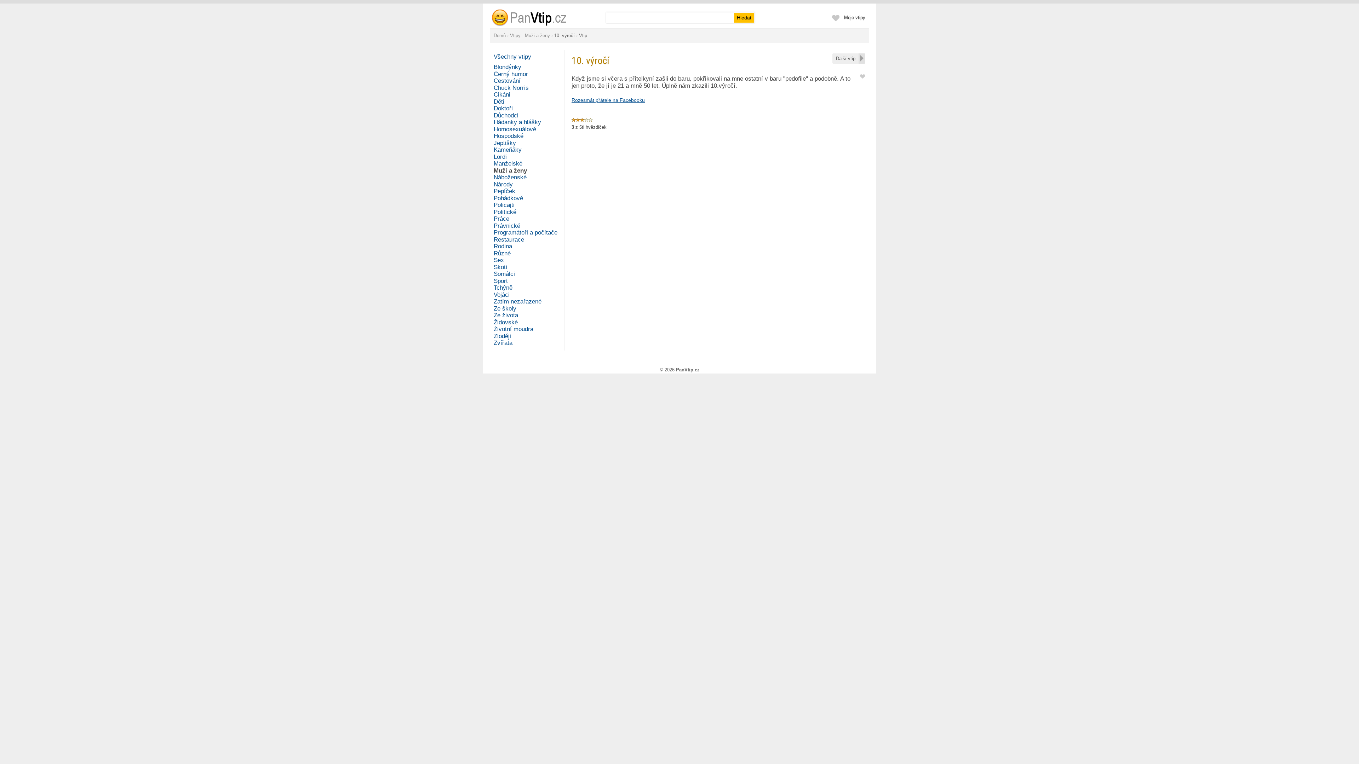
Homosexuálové (515, 129)
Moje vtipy (854, 17)
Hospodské (508, 136)
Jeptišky (505, 143)
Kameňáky (508, 149)
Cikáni (502, 94)
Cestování (507, 80)
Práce (501, 218)
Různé (502, 253)
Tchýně (503, 287)
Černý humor (511, 74)
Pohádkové (508, 198)
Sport (501, 281)
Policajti (504, 205)
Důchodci (506, 115)
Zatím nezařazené (517, 301)
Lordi (500, 157)
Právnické (507, 225)
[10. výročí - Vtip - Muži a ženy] (537, 17)
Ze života (506, 315)
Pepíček (504, 191)
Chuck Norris (511, 88)
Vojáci (502, 294)
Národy (503, 184)
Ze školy (505, 308)
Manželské (508, 163)
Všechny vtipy (512, 56)
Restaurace (509, 239)
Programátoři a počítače (525, 232)
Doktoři (503, 108)
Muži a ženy (510, 170)
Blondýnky (507, 67)
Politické (505, 212)
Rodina (503, 246)
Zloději (502, 336)
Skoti (500, 267)
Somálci (504, 274)
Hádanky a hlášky (517, 122)
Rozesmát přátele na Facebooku (608, 100)
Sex (499, 260)
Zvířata (503, 343)
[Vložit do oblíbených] (862, 76)
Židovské (506, 322)
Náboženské (510, 177)
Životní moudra (513, 329)
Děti (499, 101)
